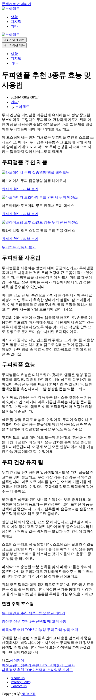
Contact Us (19, 686)
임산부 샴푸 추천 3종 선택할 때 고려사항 (34, 621)
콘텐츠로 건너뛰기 (16, 4)
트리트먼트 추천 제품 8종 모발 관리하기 (33, 613)
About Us (18, 678)
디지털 (16, 22)
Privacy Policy (21, 682)
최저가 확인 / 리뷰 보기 (20, 189)
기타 (14, 26)
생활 (14, 17)
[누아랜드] (11, 9)
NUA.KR (28, 694)
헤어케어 (17, 660)
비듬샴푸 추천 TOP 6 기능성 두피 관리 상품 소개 (40, 630)
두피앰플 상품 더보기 (19, 247)
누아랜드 (22, 107)
